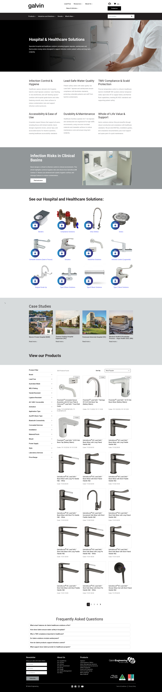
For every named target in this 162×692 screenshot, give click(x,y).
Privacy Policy (132, 686)
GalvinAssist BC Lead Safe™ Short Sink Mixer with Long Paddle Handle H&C (68, 552)
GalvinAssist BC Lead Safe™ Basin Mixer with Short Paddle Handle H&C (118, 479)
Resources (77, 4)
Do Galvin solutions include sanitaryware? (44, 638)
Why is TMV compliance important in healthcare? (47, 634)
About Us (88, 4)
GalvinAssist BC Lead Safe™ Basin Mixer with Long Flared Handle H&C (92, 442)
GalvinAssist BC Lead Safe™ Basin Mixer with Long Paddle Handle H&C (118, 442)
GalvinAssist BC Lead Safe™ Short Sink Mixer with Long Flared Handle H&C (120, 515)
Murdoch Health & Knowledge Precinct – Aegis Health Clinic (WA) (121, 337)
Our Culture (60, 664)
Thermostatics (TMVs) (86, 662)
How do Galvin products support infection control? (47, 642)
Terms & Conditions (121, 686)
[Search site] (132, 16)
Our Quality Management (64, 671)
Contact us (114, 8)
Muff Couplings (84, 672)
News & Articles (71, 8)
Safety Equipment (85, 667)
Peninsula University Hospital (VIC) (94, 337)
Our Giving (60, 667)
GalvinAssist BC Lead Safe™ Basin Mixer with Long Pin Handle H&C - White (68, 479)
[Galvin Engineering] (36, 6)
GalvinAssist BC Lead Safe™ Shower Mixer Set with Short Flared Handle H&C (120, 588)
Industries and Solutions (46, 16)
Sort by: (98, 370)
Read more (32, 341)
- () (117, 4)
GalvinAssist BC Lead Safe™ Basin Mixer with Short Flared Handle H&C (92, 479)
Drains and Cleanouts (86, 669)
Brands (60, 16)
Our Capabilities (61, 661)
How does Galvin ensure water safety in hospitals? (47, 630)
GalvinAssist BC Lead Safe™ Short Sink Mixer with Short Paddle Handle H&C (68, 588)
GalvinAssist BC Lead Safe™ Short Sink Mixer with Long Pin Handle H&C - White (93, 552)
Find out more (38, 180)
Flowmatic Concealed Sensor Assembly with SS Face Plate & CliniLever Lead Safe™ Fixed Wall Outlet (68, 403)
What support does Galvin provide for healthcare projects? (50, 647)
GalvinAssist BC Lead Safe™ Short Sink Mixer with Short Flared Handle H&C (120, 552)
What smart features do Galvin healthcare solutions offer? (50, 625)
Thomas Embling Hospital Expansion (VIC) (64, 337)
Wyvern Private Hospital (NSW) (39, 337)
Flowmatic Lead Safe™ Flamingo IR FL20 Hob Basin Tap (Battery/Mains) (94, 402)
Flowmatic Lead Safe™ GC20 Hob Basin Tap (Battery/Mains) (68, 441)
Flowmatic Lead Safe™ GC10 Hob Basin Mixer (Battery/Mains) (120, 401)
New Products (84, 674)
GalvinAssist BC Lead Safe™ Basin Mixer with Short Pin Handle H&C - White (68, 515)
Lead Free (67, 4)
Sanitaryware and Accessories (89, 666)
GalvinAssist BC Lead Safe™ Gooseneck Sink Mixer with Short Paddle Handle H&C (93, 515)
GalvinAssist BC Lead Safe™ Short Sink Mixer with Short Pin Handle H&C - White (93, 588)
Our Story (60, 672)
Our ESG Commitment (63, 666)
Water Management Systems (88, 664)
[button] (110, 4)
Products (31, 16)
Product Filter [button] (33, 370)
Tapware (82, 661)
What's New (69, 16)
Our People (60, 669)
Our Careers (60, 662)
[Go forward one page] (100, 604)
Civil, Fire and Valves (86, 671)
